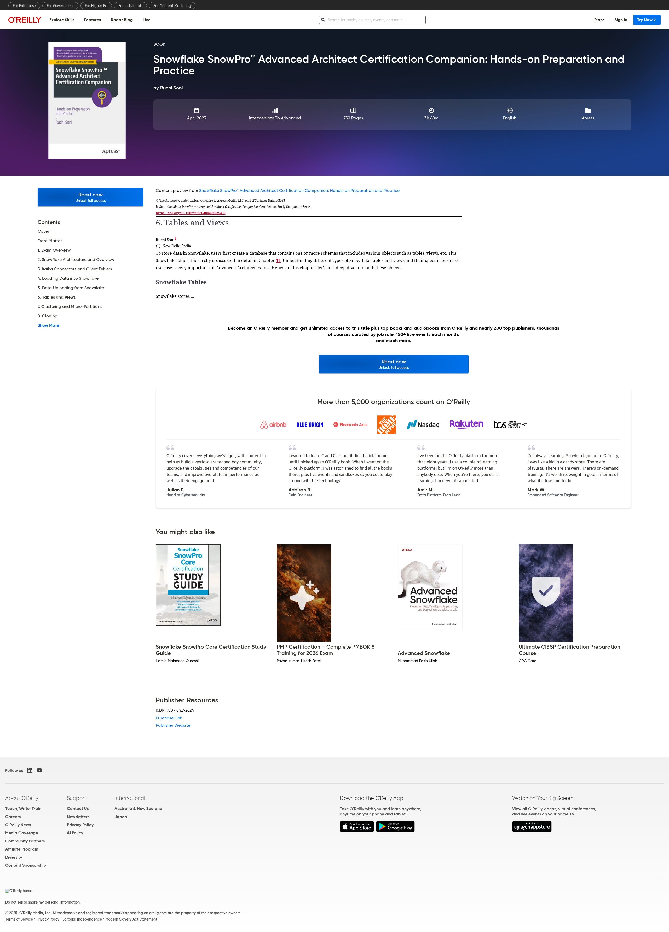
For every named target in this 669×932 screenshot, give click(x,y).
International (129, 798)
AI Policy (75, 833)
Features (92, 19)
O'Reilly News (18, 825)
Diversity (13, 857)
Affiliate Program (21, 849)
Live (147, 19)
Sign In (620, 19)
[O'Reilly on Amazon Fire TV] (532, 831)
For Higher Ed (96, 5)
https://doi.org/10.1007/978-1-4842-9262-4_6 (190, 213)
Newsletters (78, 816)
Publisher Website (173, 725)
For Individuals (130, 5)
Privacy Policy (80, 825)
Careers (13, 816)
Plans (599, 19)
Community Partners (25, 841)
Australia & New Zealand (138, 808)
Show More (48, 325)
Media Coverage (21, 833)
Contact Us (78, 808)
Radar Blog (122, 19)
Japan (120, 816)
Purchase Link (169, 717)
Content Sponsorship (25, 865)
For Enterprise (24, 5)
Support (76, 798)
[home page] (24, 20)
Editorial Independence (82, 919)
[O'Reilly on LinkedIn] (29, 770)
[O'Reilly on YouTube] (39, 770)
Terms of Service (19, 919)
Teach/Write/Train (23, 808)
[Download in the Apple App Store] (357, 831)
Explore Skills (61, 19)
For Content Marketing (172, 5)
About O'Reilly (21, 798)
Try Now (645, 19)
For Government (60, 5)
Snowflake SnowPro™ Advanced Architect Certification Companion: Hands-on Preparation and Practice (299, 190)
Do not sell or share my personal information (42, 902)
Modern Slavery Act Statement (131, 919)
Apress (588, 117)
